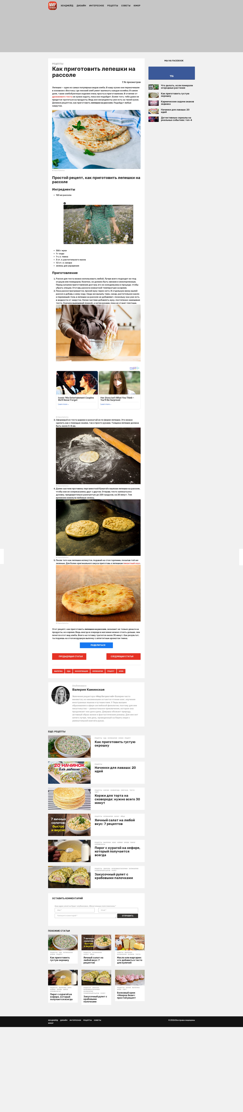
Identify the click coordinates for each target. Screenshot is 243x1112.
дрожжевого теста (62, 97)
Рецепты (112, 5)
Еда (68, 671)
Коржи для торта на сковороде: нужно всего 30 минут (117, 799)
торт (97, 792)
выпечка (58, 671)
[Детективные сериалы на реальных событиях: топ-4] (153, 119)
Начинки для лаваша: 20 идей (115, 769)
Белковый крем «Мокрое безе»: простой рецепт (126, 995)
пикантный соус (131, 563)
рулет (114, 870)
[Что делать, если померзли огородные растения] (153, 87)
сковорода (115, 790)
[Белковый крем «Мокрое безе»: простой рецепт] (130, 977)
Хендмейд (67, 5)
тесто (131, 790)
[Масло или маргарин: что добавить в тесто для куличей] (130, 942)
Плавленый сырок (102, 870)
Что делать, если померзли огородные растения (177, 86)
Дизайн (81, 5)
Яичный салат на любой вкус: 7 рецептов (115, 822)
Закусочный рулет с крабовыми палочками (114, 876)
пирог (132, 842)
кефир (120, 842)
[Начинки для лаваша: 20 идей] (69, 773)
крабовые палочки (120, 868)
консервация (81, 671)
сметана (124, 790)
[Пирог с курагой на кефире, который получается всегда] (69, 851)
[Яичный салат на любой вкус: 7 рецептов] (69, 825)
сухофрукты (100, 844)
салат (116, 816)
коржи (106, 790)
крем (119, 989)
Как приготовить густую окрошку (115, 744)
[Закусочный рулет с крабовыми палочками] (69, 877)
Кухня (120, 738)
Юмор (137, 5)
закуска (106, 868)
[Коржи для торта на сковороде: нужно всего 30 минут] (69, 799)
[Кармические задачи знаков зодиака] (153, 103)
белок (128, 987)
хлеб (121, 671)
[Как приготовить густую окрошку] (69, 746)
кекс (114, 842)
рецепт (110, 671)
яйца (123, 816)
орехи (126, 842)
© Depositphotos (58, 170)
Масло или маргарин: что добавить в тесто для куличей (129, 960)
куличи (131, 954)
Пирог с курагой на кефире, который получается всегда (117, 851)
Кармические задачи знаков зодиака (177, 102)
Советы (125, 5)
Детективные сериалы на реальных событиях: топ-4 (176, 119)
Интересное (96, 5)
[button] (193, 5)
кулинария (97, 671)
